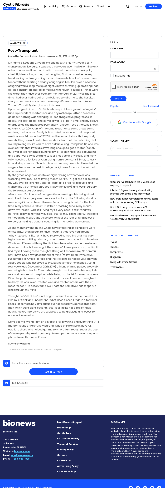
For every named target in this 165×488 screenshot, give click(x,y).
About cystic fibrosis (124, 235)
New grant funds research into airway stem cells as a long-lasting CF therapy (134, 200)
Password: (117, 61)
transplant (57, 349)
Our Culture (64, 433)
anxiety (16, 349)
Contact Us (64, 460)
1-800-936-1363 (20, 458)
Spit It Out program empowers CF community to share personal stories (130, 208)
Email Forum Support (69, 422)
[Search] (127, 6)
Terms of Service (67, 444)
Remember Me (122, 75)
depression (27, 349)
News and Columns (122, 175)
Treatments (117, 267)
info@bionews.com (22, 455)
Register (153, 6)
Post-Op (38, 349)
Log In (139, 6)
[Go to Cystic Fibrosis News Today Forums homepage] (21, 6)
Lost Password (151, 106)
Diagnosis (115, 257)
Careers (62, 455)
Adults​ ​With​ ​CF (17, 43)
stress (47, 349)
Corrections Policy (68, 438)
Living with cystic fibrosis (123, 262)
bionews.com (22, 451)
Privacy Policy (65, 449)
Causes (114, 247)
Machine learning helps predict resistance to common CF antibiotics (133, 217)
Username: (117, 48)
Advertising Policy (68, 466)
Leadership (64, 427)
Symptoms (116, 252)
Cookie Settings (66, 471)
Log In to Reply (53, 371)
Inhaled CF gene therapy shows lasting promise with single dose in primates (131, 192)
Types (113, 242)
